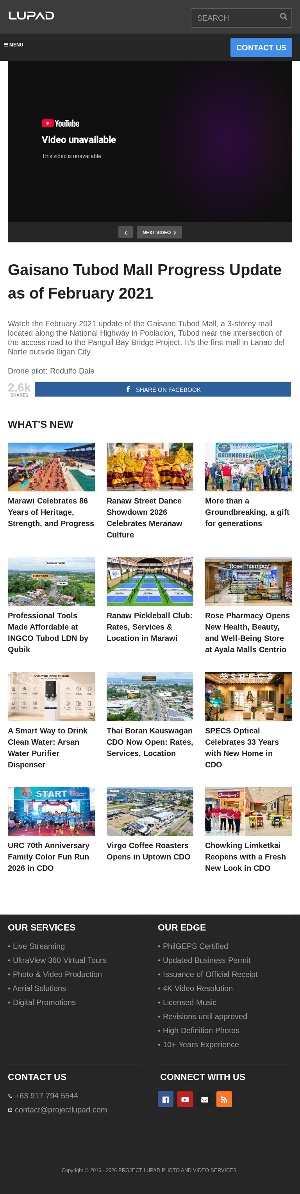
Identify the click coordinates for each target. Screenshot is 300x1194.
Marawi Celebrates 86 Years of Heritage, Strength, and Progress (51, 512)
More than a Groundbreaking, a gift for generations (247, 512)
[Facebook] (165, 1099)
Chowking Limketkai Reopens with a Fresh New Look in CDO (245, 856)
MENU (16, 45)
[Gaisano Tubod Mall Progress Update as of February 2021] (51, 467)
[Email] (204, 1099)
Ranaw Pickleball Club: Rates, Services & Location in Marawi (150, 626)
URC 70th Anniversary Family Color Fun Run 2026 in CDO (48, 856)
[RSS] (224, 1099)
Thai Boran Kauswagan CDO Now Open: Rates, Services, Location (150, 742)
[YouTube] (185, 1099)
